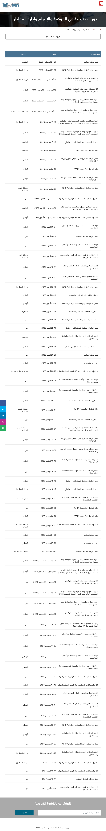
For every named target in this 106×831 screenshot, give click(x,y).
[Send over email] (3, 428)
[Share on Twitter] (3, 409)
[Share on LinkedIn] (3, 415)
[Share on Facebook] (3, 403)
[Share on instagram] (3, 422)
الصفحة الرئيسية (95, 30)
